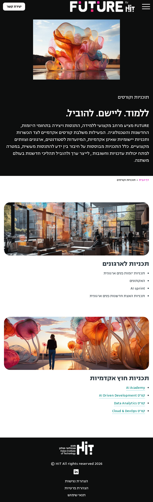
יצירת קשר (14, 6)
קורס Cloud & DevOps (128, 410)
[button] (146, 6)
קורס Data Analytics (129, 403)
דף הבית (144, 180)
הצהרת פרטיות (76, 488)
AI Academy (135, 387)
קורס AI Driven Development (122, 395)
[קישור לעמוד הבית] (103, 6)
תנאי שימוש (77, 495)
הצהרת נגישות (76, 481)
